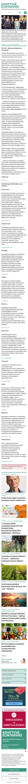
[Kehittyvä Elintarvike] (10, 7)
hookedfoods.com (6, 247)
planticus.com (5, 327)
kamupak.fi (4, 274)
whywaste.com (5, 436)
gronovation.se (6, 220)
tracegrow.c (5, 381)
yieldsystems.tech (6, 461)
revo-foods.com (6, 358)
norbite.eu (4, 301)
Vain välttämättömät (14, 774)
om (10, 381)
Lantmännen (16, 553)
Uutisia (3, 44)
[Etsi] (20, 12)
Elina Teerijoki (15, 44)
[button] (25, 751)
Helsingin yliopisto (18, 521)
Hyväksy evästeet (14, 770)
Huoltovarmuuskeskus (19, 581)
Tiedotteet (4, 521)
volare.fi (3, 409)
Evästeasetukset (14, 778)
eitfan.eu (4, 180)
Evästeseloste (9, 782)
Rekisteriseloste (17, 782)
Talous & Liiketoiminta (7, 494)
